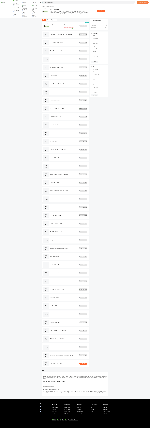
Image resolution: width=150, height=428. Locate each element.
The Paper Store (96, 40)
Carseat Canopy (95, 38)
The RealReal (95, 43)
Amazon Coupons (67, 407)
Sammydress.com (96, 74)
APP (40, 2)
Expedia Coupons (67, 411)
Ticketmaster (95, 35)
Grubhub (94, 71)
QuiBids (94, 51)
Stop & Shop (95, 48)
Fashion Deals (79, 407)
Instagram (92, 413)
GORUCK (95, 92)
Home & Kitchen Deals (81, 413)
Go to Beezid (101, 10)
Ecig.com (94, 46)
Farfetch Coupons (67, 413)
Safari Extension (54, 413)
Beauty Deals (79, 409)
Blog (91, 407)
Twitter (92, 411)
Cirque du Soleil (96, 82)
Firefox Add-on (54, 411)
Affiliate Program (106, 413)
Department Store (48, 6)
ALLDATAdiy (95, 87)
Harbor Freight (95, 69)
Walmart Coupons (67, 409)
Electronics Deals (80, 411)
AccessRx (94, 89)
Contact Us (105, 415)
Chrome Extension (55, 407)
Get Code (84, 25)
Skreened (94, 84)
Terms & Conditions (106, 411)
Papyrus (94, 53)
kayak (94, 79)
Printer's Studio (95, 56)
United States (72, 419)
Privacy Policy (105, 409)
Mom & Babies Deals (80, 415)
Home (43, 6)
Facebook (92, 409)
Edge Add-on (54, 409)
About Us (105, 407)
